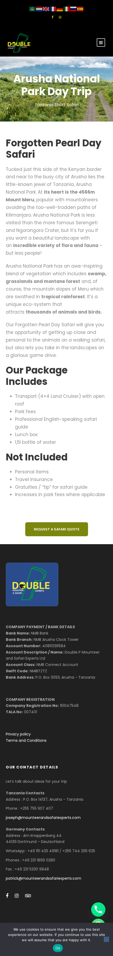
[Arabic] (32, 9)
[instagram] (60, 17)
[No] (106, 939)
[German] (59, 9)
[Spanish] (80, 9)
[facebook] (52, 17)
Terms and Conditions (26, 740)
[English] (46, 9)
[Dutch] (39, 9)
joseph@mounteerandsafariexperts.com (43, 817)
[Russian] (73, 9)
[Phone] (98, 909)
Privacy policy (18, 734)
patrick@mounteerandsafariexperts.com (43, 878)
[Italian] (66, 9)
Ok (57, 948)
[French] (53, 9)
